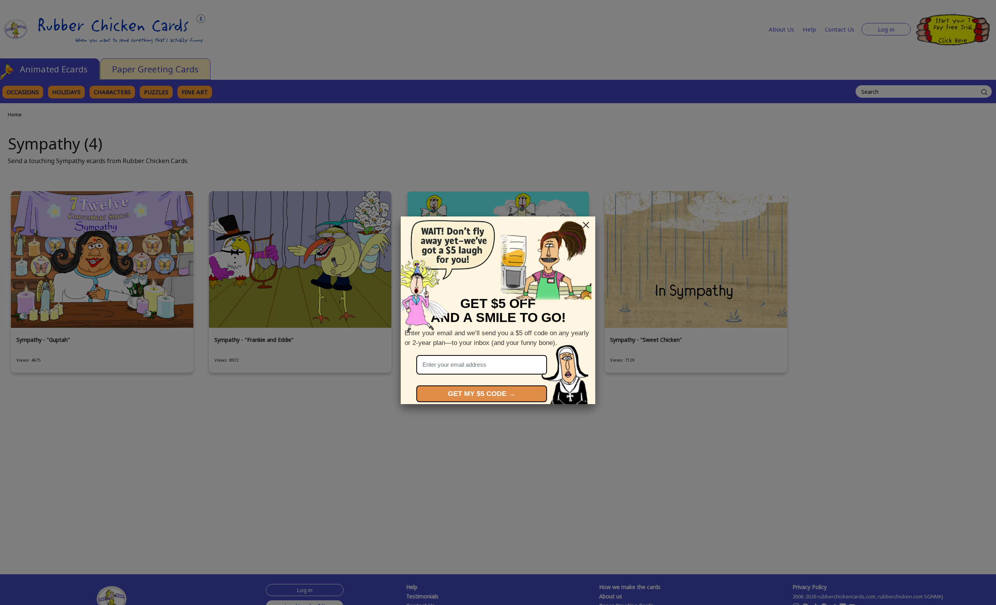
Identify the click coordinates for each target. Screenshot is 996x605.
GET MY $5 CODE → (482, 393)
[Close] (586, 225)
